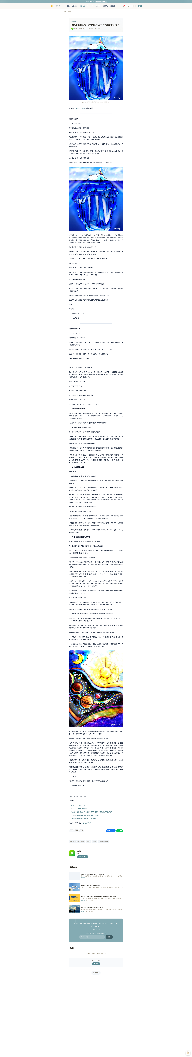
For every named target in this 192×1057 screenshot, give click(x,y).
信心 (94, 841)
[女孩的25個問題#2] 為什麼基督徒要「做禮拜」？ (86, 815)
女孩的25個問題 (81, 108)
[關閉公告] (190, 2)
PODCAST (90, 6)
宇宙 (88, 841)
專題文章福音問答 (103, 841)
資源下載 (112, 6)
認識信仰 (82, 6)
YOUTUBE (98, 6)
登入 (140, 6)
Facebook (111, 830)
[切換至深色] (135, 6)
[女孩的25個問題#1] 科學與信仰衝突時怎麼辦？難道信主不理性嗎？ (91, 812)
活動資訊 (105, 6)
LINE (120, 830)
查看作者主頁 (82, 857)
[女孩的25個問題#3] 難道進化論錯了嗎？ (83, 818)
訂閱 (109, 937)
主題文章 (74, 6)
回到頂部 (97, 973)
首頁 (68, 6)
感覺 (82, 841)
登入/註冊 (96, 963)
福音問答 (69, 11)
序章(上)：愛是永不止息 (78, 805)
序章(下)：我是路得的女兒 (79, 809)
